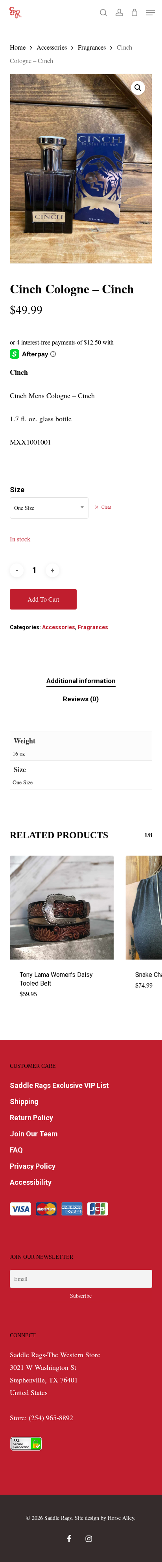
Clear (106, 507)
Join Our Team (34, 1134)
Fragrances (92, 47)
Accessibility (31, 1182)
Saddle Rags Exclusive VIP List (59, 1085)
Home (18, 47)
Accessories (52, 47)
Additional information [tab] (81, 681)
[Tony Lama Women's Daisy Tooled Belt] (62, 908)
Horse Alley (121, 1517)
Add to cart (43, 599)
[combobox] (49, 508)
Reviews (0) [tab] (81, 699)
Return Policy (31, 1118)
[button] (150, 13)
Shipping (24, 1101)
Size (17, 489)
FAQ (16, 1150)
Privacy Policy (32, 1166)
